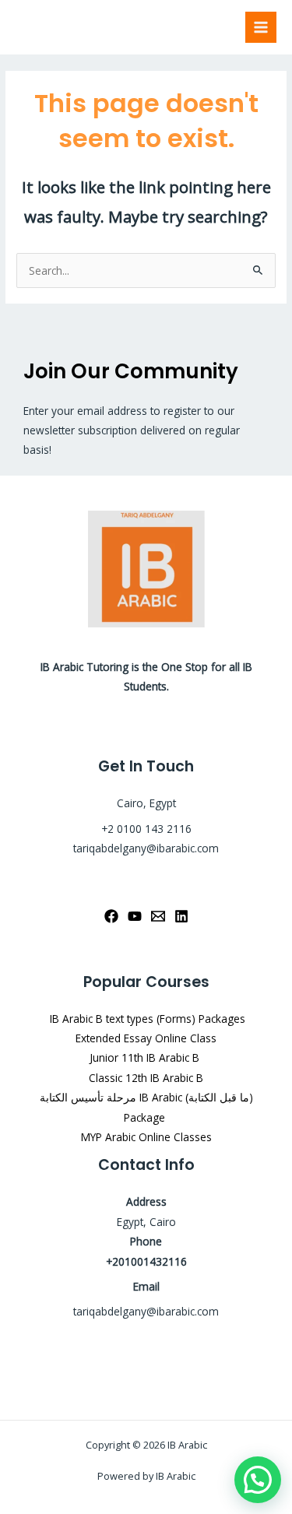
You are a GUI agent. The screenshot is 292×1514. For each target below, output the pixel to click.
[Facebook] (111, 916)
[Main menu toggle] (261, 28)
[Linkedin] (181, 916)
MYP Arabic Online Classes (146, 1136)
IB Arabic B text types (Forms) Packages (146, 1018)
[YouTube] (135, 916)
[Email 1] (158, 916)
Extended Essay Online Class (146, 1038)
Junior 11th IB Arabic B (146, 1057)
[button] (257, 1479)
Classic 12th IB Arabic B (146, 1077)
